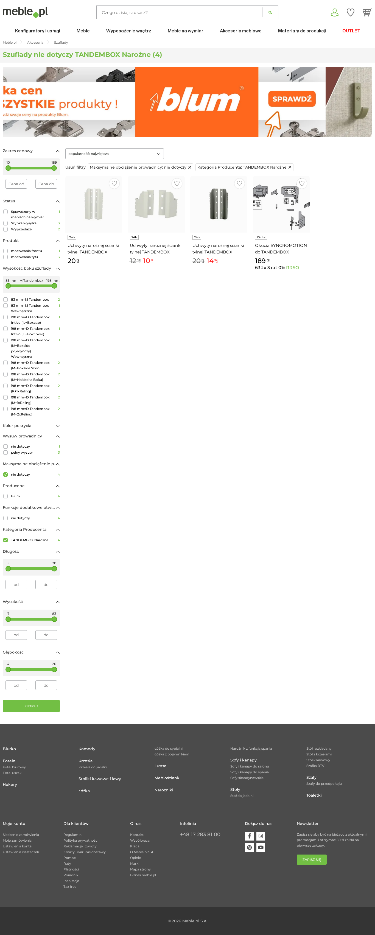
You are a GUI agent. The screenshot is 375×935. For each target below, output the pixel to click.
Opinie (135, 858)
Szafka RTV (315, 766)
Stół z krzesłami (319, 754)
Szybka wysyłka (35, 223)
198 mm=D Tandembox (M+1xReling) (35, 400)
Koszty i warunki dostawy (84, 852)
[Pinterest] (249, 847)
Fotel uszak (12, 773)
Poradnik (70, 875)
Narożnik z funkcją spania (251, 748)
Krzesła (86, 760)
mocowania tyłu (35, 257)
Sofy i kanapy (243, 760)
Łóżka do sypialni (169, 748)
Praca (134, 846)
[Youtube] (260, 847)
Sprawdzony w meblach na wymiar (35, 214)
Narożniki (164, 790)
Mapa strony (140, 869)
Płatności (71, 869)
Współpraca (140, 840)
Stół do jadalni (241, 796)
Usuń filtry (75, 167)
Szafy (311, 777)
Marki (134, 863)
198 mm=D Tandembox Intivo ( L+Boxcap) (35, 320)
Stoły (235, 789)
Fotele (9, 760)
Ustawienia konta (17, 846)
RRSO (292, 267)
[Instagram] (260, 836)
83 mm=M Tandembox (35, 299)
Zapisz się (312, 860)
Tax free (69, 886)
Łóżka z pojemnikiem (172, 754)
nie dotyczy (35, 446)
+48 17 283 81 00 (200, 834)
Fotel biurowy (14, 767)
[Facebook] (249, 836)
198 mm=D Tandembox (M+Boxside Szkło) (35, 365)
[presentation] (10, 101)
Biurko (9, 748)
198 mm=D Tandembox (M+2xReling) (35, 411)
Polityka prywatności (80, 840)
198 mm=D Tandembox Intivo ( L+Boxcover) (35, 331)
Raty (67, 863)
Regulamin (72, 835)
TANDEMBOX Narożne (35, 540)
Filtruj (31, 706)
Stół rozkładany (319, 748)
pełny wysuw (35, 452)
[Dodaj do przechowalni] (114, 183)
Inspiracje (71, 881)
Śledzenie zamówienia (21, 835)
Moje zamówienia (17, 840)
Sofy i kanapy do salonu (249, 766)
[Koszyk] (367, 12)
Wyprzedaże (35, 229)
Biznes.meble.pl (143, 875)
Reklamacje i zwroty (80, 846)
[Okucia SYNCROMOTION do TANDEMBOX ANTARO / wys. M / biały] (281, 204)
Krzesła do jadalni (93, 767)
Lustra (160, 765)
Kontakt (137, 835)
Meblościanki (168, 777)
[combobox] (114, 153)
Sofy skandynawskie (247, 778)
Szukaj (270, 12)
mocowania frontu (35, 251)
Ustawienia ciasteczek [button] (21, 852)
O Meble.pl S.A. (142, 852)
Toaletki (314, 795)
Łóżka (84, 790)
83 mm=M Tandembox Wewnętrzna (35, 308)
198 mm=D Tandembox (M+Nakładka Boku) (35, 377)
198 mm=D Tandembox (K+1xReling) (35, 388)
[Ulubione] (350, 12)
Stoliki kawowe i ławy (100, 778)
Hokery (10, 784)
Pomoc (69, 858)
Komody (87, 748)
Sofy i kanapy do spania (249, 772)
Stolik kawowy (318, 760)
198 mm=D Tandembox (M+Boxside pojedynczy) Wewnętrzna (35, 348)
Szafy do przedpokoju (324, 784)
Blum (35, 496)
